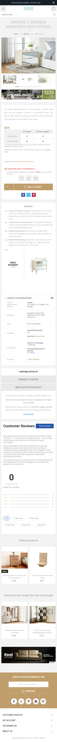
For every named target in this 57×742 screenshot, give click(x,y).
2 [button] (22, 86)
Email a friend (36, 178)
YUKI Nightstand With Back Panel (42, 577)
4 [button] (31, 86)
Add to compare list (29, 178)
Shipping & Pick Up (28, 372)
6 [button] (40, 86)
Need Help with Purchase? (28, 387)
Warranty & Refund (28, 379)
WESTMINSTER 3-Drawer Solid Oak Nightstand (14, 577)
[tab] (28, 371)
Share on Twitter (28, 195)
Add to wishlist (21, 178)
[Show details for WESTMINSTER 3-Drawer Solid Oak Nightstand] (14, 560)
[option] (11, 79)
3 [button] (26, 86)
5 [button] (35, 86)
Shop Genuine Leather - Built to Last (25, 3)
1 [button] (17, 86)
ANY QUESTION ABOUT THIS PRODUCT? (19, 169)
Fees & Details (28, 414)
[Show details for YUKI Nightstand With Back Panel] (42, 560)
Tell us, (38, 172)
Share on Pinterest (34, 195)
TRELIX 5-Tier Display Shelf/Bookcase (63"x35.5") (42, 631)
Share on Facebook (23, 195)
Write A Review (45, 426)
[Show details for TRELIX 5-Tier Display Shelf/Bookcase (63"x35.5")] (42, 615)
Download (40, 336)
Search (54, 14)
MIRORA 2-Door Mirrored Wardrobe (14, 631)
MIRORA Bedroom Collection (23, 162)
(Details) (36, 359)
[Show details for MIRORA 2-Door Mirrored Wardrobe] (14, 615)
